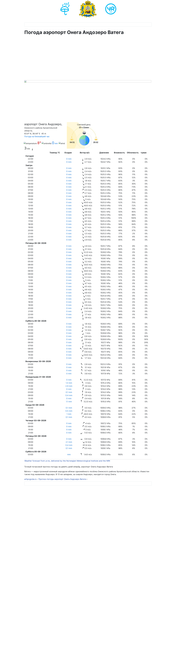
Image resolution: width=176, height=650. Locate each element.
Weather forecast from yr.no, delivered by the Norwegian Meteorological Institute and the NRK (67, 461)
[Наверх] (172, 645)
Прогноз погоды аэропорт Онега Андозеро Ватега (62, 479)
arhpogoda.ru (30, 479)
